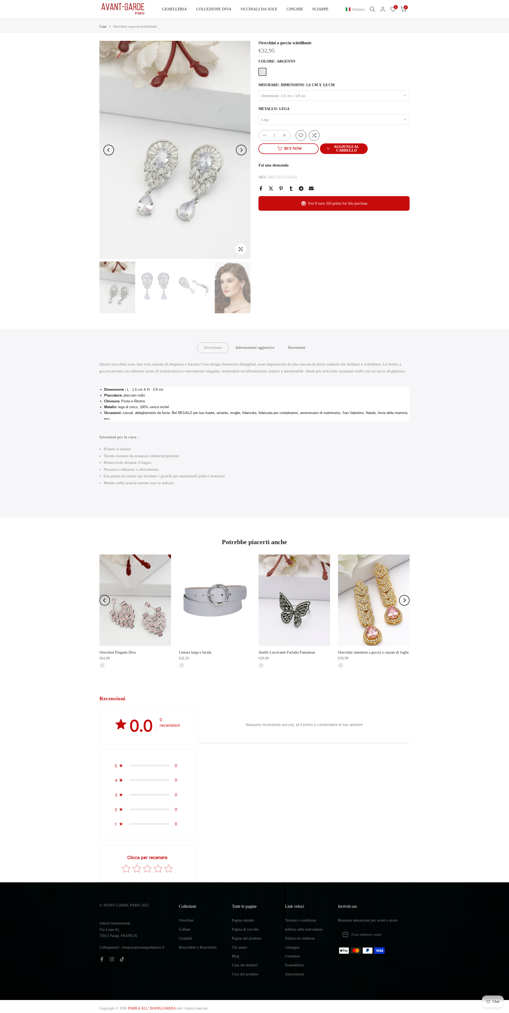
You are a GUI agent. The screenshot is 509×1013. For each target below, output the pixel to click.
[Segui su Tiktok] (122, 959)
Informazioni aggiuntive (255, 348)
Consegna (292, 947)
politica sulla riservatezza (304, 929)
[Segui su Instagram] (111, 959)
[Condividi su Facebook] (260, 188)
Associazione (294, 974)
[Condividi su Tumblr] (291, 188)
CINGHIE (295, 9)
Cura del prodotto (245, 974)
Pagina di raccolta (245, 929)
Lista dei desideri (245, 965)
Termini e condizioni (300, 920)
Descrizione (213, 348)
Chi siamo (239, 947)
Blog (235, 956)
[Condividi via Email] (311, 188)
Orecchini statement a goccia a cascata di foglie (373, 652)
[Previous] (108, 150)
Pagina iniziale (243, 920)
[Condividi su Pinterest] (281, 188)
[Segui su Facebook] (101, 959)
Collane (184, 929)
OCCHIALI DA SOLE (259, 9)
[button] (356, 9)
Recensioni (296, 348)
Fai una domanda (273, 165)
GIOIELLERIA (174, 9)
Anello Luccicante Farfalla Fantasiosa (286, 652)
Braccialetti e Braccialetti (198, 947)
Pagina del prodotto (246, 938)
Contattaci (292, 956)
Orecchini (186, 920)
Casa (102, 26)
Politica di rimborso (300, 938)
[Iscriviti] (400, 934)
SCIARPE (320, 9)
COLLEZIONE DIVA (213, 9)
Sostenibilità (294, 965)
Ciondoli (185, 938)
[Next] (241, 150)
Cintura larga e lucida (195, 652)
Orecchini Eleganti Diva (117, 652)
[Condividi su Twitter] (271, 188)
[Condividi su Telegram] (301, 188)
